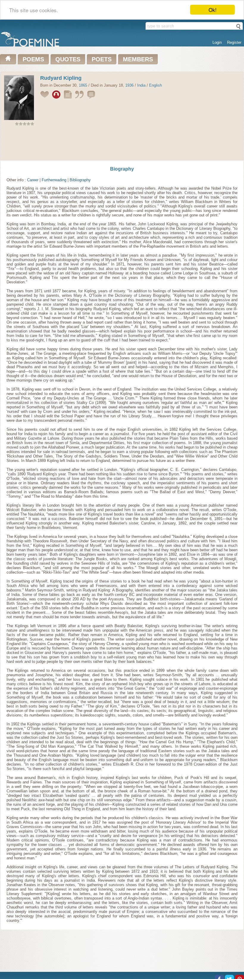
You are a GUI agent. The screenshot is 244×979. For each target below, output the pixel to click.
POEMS (33, 59)
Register (234, 42)
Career (32, 180)
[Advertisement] (122, 144)
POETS (102, 59)
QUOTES (67, 59)
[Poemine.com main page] (8, 59)
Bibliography (80, 180)
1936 (129, 85)
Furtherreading (54, 180)
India (141, 85)
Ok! (213, 9)
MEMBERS (138, 59)
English (155, 85)
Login (217, 42)
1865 (83, 85)
